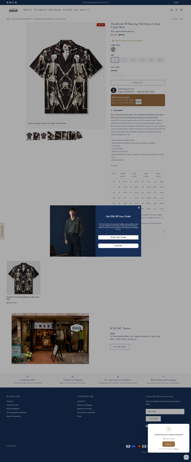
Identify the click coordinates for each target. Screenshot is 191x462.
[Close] (139, 207)
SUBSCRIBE (118, 246)
